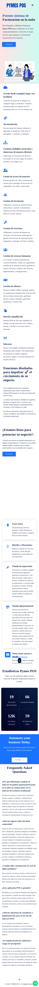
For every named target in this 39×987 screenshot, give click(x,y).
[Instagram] (19, 979)
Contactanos (8, 44)
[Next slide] (19, 660)
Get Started (9, 454)
